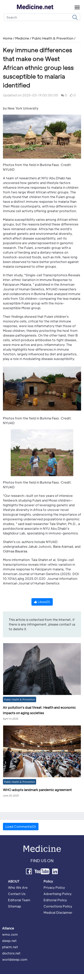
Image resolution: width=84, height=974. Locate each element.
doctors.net (11, 953)
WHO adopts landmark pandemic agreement (37, 790)
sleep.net (9, 941)
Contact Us (16, 894)
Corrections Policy (58, 906)
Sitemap (14, 906)
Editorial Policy (55, 900)
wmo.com (10, 934)
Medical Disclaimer (58, 912)
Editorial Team (19, 900)
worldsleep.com (14, 959)
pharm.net (10, 947)
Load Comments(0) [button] (20, 826)
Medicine (22, 38)
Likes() (43, 602)
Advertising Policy (57, 894)
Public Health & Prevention (52, 38)
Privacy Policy (54, 887)
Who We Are (18, 887)
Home (8, 38)
